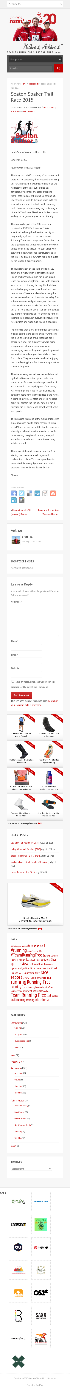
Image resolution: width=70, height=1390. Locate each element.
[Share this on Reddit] (45, 495)
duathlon (30, 959)
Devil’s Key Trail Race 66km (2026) (25, 842)
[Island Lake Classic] (18, 1269)
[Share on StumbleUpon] (53, 495)
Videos (13, 1145)
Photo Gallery (16, 1061)
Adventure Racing (21, 1105)
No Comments (29, 111)
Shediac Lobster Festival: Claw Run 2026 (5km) (30, 862)
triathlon (40, 999)
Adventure (18, 1073)
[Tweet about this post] (22, 495)
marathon (42, 968)
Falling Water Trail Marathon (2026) (26, 849)
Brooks (46, 955)
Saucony (14, 991)
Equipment (19, 1034)
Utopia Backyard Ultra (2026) (23, 872)
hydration (16, 968)
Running (15, 111)
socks (39, 991)
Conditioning (19, 1112)
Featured (39, 959)
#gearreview (22, 946)
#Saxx (41, 951)
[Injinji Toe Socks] (41, 1247)
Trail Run (55, 996)
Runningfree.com (35, 987)
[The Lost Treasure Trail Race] (41, 1269)
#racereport (36, 945)
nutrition (30, 973)
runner (47, 977)
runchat (39, 978)
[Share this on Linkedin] (14, 502)
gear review (19, 963)
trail (48, 995)
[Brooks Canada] (41, 1201)
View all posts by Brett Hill (32, 541)
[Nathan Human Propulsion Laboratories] (18, 1292)
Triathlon (18, 1092)
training (30, 1000)
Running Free (39, 981)
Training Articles (17, 1100)
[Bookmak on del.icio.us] (29, 495)
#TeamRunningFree (26, 955)
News (13, 1055)
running (18, 981)
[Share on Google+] (22, 502)
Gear (53, 959)
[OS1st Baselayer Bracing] (41, 1292)
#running (19, 950)
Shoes (33, 991)
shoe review (23, 991)
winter (49, 1000)
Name (14, 641)
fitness (46, 959)
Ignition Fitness (29, 968)
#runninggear (32, 951)
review (26, 978)
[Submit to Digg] (37, 495)
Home (24, 83)
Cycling (17, 1079)
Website (15, 668)
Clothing (18, 1027)
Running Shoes (47, 987)
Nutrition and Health (23, 1125)
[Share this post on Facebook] (14, 495)
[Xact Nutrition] (18, 1361)
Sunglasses (46, 991)
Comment (16, 601)
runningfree (19, 986)
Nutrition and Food (22, 1040)
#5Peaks (14, 946)
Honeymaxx (48, 964)
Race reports (33, 83)
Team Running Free (28, 994)
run (31, 977)
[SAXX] (41, 1315)
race (37, 972)
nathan (22, 973)
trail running (18, 999)
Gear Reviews (16, 1022)
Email (14, 654)
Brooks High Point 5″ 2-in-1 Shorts (25, 855)
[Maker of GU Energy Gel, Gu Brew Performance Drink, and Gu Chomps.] (18, 1247)
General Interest (20, 1118)
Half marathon (36, 964)
